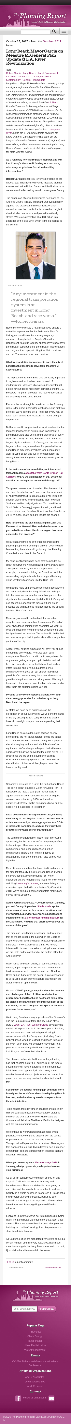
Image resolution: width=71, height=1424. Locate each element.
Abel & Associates (34, 1377)
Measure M (24, 76)
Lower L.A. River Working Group (31, 1024)
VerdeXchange (35, 1386)
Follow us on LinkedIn (35, 1397)
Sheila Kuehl (44, 906)
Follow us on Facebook (18, 1399)
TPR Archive (34, 1331)
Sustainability (13, 80)
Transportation (35, 1340)
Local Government (48, 73)
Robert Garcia (13, 73)
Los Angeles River (41, 76)
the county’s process (27, 883)
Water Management (34, 1350)
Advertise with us (53, 1267)
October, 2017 (52, 41)
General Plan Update (33, 80)
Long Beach (29, 73)
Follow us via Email (51, 1399)
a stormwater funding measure (42, 917)
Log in (10, 1262)
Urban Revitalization (35, 1345)
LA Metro (11, 76)
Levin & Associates (35, 1381)
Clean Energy (34, 1336)
